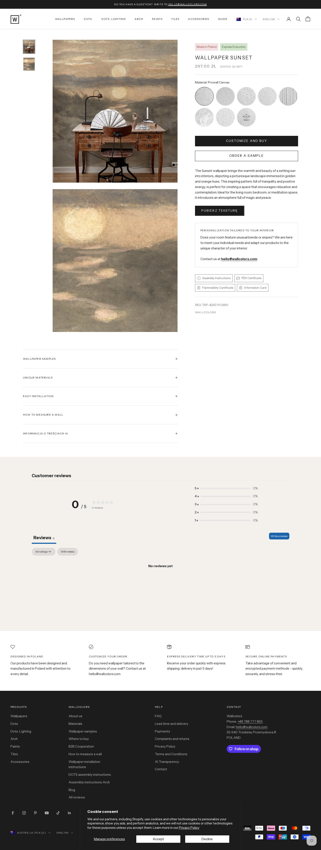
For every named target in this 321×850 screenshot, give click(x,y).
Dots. (88, 19)
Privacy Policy (189, 828)
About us (75, 716)
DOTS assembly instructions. (90, 774)
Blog (72, 790)
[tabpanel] (160, 581)
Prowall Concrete (246, 87)
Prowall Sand (225, 87)
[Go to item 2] (29, 64)
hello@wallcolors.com (252, 727)
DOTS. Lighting (114, 19)
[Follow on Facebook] (12, 813)
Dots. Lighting (20, 731)
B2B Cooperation (81, 746)
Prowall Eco (267, 87)
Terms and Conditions (171, 754)
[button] (226, 488)
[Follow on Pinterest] (35, 813)
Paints (157, 19)
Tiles (175, 19)
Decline (207, 839)
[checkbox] (67, 552)
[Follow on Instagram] (24, 813)
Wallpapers (65, 19)
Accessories (198, 19)
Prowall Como (204, 108)
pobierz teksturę (219, 210)
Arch (139, 19)
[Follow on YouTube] (47, 813)
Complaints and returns (172, 739)
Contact (161, 769)
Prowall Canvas (204, 87)
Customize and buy (246, 141)
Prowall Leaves (225, 108)
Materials (75, 724)
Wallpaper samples (83, 731)
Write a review (279, 536)
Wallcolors (205, 312)
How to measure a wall (85, 754)
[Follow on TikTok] (58, 813)
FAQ (158, 716)
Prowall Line (288, 87)
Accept (158, 839)
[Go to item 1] (29, 47)
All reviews (77, 797)
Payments (162, 731)
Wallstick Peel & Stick (246, 108)
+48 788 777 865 (250, 721)
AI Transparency (167, 762)
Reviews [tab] (44, 537)
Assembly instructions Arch (89, 782)
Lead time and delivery (171, 724)
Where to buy (79, 739)
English (269, 19)
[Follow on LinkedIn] (69, 813)
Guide (223, 19)
